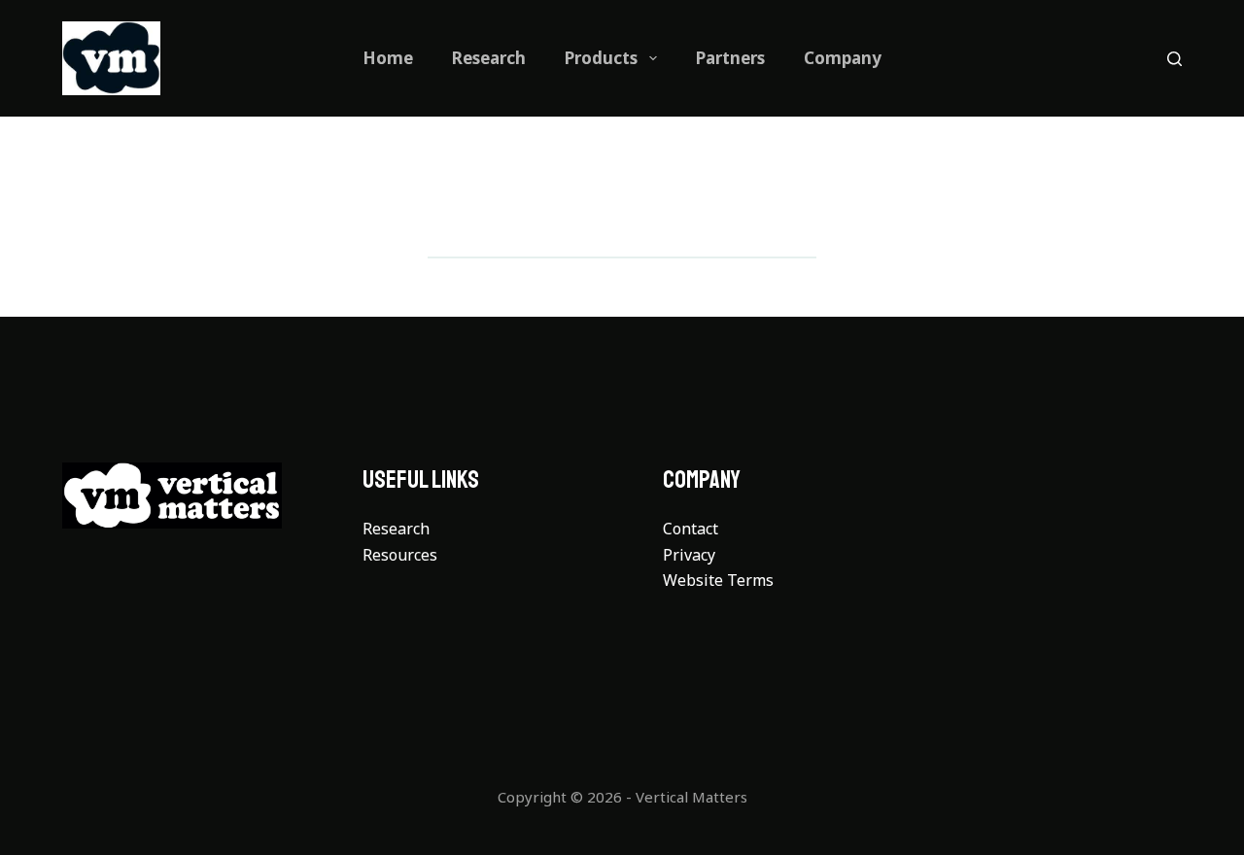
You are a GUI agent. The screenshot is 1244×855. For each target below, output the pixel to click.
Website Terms (718, 580)
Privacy (689, 554)
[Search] (1174, 58)
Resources (400, 554)
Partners (730, 58)
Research (489, 58)
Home (388, 58)
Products (601, 58)
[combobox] (594, 228)
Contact (690, 528)
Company (842, 58)
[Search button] (788, 228)
